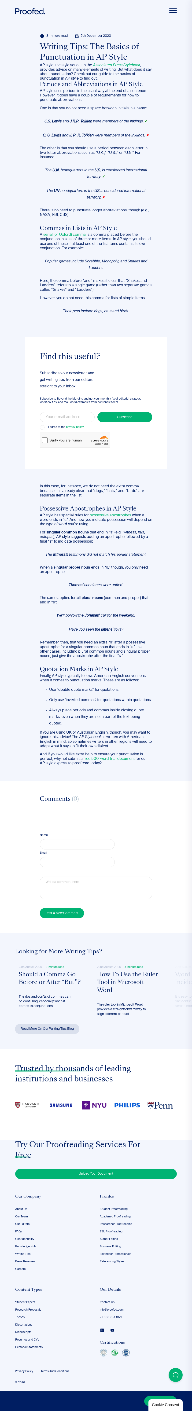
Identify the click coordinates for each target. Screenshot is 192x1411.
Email (43, 853)
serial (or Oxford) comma (64, 235)
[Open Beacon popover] (176, 1375)
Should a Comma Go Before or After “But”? (50, 979)
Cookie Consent (165, 1405)
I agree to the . (66, 427)
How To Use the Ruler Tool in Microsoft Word (127, 982)
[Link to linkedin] (102, 1330)
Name (44, 835)
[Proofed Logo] (30, 11)
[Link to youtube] (112, 1330)
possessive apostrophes (110, 515)
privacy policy (75, 427)
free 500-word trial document (109, 759)
